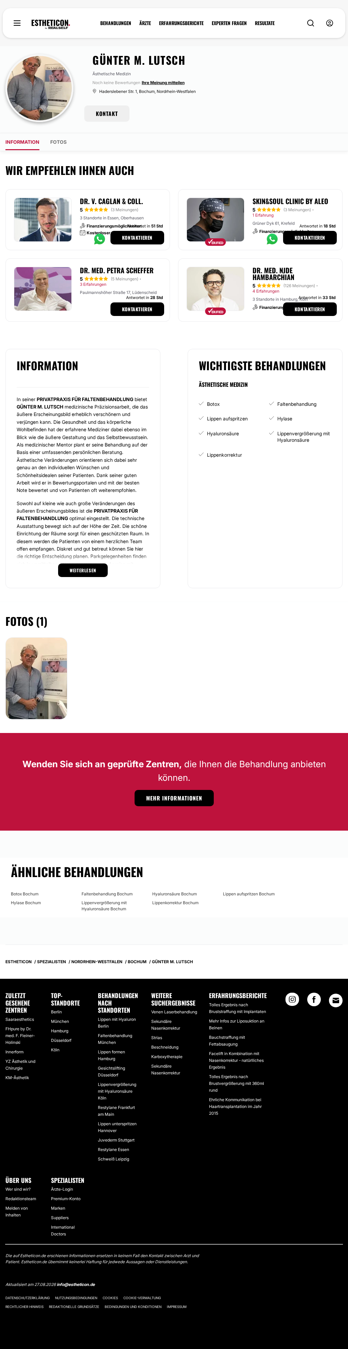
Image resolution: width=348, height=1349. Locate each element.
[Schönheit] (51, 24)
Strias (156, 1037)
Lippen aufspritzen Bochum (249, 893)
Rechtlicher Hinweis (24, 1307)
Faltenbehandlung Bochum (107, 893)
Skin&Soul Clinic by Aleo (290, 201)
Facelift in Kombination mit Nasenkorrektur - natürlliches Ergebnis (236, 1060)
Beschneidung (164, 1047)
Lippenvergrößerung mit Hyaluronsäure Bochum (104, 905)
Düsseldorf (61, 1040)
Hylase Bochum (26, 902)
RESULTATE (265, 23)
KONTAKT (107, 114)
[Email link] (336, 1000)
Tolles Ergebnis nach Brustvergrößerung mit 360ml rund (236, 1083)
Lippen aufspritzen (227, 418)
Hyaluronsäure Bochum (174, 893)
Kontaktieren (137, 237)
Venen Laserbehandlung (174, 1011)
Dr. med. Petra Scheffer (117, 270)
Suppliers (60, 1217)
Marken (58, 1208)
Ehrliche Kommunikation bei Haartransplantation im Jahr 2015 (235, 1106)
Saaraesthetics (19, 1019)
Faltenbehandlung (296, 404)
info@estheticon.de (76, 1284)
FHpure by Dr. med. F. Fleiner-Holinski (20, 1035)
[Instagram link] (292, 1001)
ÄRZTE (145, 23)
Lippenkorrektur (224, 455)
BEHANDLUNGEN (115, 23)
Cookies (110, 1298)
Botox (213, 404)
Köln (55, 1049)
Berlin (56, 1011)
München (60, 1021)
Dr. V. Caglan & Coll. (111, 201)
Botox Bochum (24, 893)
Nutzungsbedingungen (76, 1298)
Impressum (177, 1307)
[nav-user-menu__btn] (330, 23)
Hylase (284, 418)
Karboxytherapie (166, 1056)
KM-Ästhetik (17, 1077)
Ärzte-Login (62, 1189)
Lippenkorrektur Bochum (175, 902)
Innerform (14, 1051)
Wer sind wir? (18, 1189)
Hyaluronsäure (223, 433)
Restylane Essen (113, 1149)
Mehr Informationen (174, 798)
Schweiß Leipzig (113, 1159)
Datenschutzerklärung (27, 1298)
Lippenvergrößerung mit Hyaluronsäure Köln (117, 1091)
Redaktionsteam (20, 1198)
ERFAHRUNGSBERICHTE (181, 23)
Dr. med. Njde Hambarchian (273, 273)
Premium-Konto (66, 1198)
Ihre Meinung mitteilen (163, 82)
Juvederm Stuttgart (116, 1140)
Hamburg (59, 1030)
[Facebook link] (314, 1001)
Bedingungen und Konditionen (133, 1307)
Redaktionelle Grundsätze (74, 1307)
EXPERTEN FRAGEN (229, 23)
